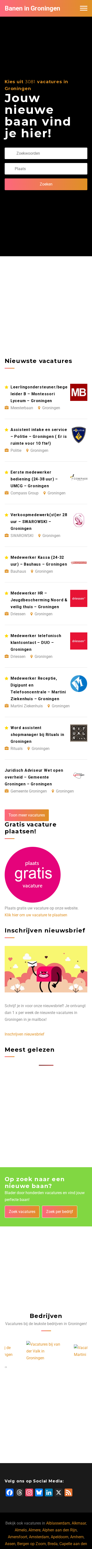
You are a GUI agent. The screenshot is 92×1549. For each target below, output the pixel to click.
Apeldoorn (59, 1537)
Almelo (21, 1530)
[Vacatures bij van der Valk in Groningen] (22, 1351)
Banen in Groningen (32, 8)
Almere (34, 1530)
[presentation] (5, 1366)
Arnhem (77, 1537)
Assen (10, 1543)
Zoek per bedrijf (59, 1211)
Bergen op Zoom (31, 1543)
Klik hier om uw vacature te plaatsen (36, 915)
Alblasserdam (58, 1523)
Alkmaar (79, 1523)
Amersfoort (17, 1537)
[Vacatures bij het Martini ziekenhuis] (70, 1351)
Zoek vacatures (22, 1211)
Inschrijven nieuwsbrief (24, 1034)
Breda (53, 1543)
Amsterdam (39, 1537)
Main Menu (83, 8)
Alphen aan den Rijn (59, 1530)
